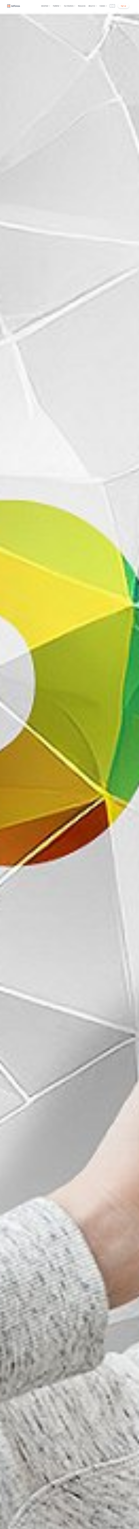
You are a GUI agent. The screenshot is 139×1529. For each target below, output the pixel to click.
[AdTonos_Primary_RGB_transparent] (13, 5)
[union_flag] (112, 5)
